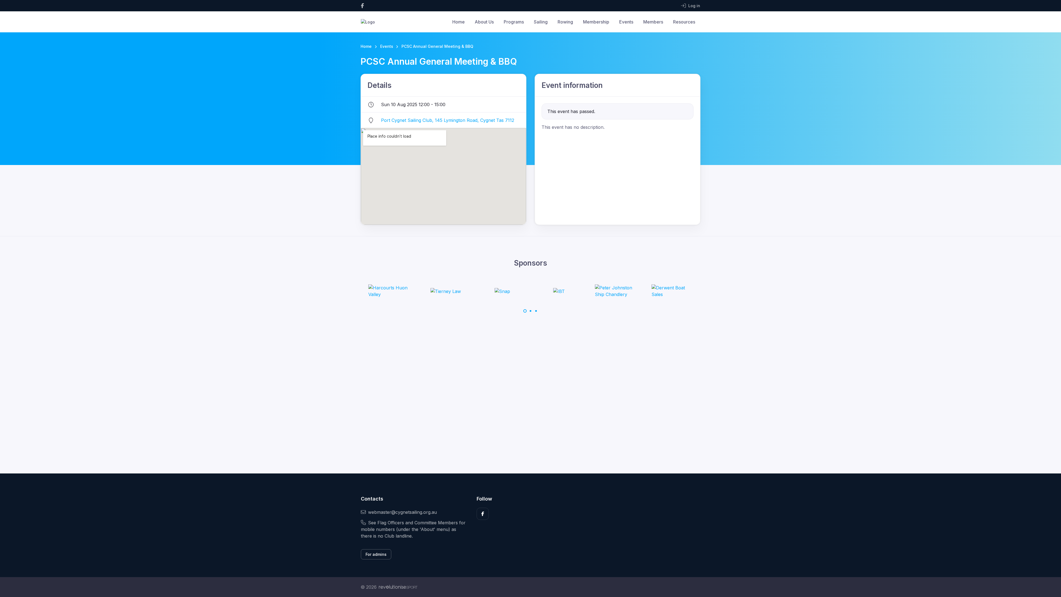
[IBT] (559, 291)
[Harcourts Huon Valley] (389, 291)
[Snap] (502, 291)
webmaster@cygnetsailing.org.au (402, 512)
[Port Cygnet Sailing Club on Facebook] (362, 6)
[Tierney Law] (445, 291)
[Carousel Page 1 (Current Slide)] (525, 311)
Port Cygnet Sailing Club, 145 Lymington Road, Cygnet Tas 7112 (447, 120)
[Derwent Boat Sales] (672, 291)
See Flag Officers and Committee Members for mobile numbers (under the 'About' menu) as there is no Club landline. (413, 529)
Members (653, 22)
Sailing (541, 22)
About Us (484, 22)
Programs (514, 22)
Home (458, 22)
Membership (596, 22)
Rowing (565, 22)
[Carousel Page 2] (530, 311)
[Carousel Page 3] (536, 311)
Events (626, 22)
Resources (684, 22)
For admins (376, 554)
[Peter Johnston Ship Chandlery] (615, 291)
